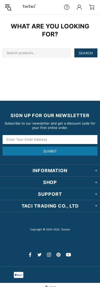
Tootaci (29, 7)
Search (86, 53)
